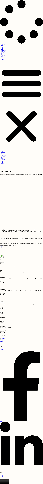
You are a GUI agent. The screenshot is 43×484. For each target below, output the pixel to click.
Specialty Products (3, 55)
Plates (1, 157)
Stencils (2, 54)
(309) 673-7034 (1, 341)
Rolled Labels (2, 158)
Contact (2, 58)
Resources (2, 56)
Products (2, 474)
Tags (1, 53)
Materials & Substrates (3, 50)
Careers (2, 47)
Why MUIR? (2, 45)
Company (2, 473)
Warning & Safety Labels (3, 51)
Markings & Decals (3, 154)
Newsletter (2, 57)
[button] (21, 104)
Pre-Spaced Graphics (3, 52)
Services (2, 153)
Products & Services (3, 48)
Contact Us (2, 59)
